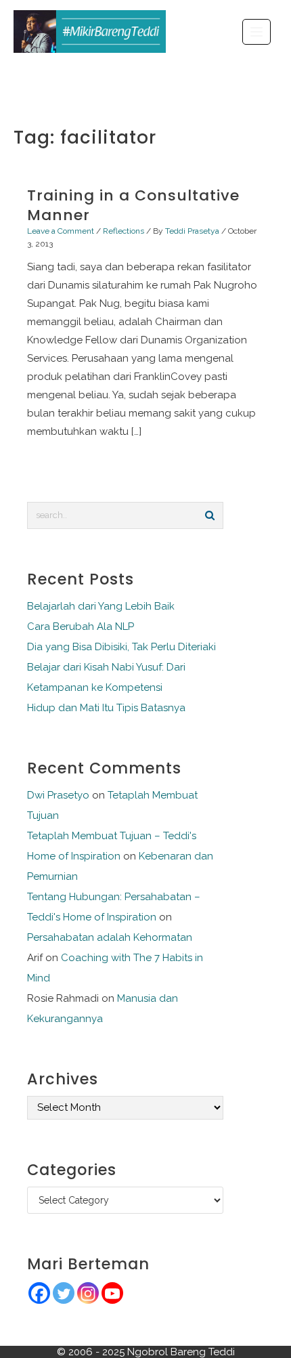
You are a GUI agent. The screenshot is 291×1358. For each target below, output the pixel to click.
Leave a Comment (60, 231)
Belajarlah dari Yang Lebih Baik (101, 606)
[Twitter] (63, 1293)
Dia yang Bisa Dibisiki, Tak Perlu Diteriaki (121, 647)
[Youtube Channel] (112, 1293)
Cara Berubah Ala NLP (80, 626)
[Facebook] (39, 1293)
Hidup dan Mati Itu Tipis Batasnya (106, 708)
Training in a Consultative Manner (133, 205)
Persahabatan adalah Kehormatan (109, 937)
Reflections (123, 231)
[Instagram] (88, 1293)
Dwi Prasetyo (58, 795)
